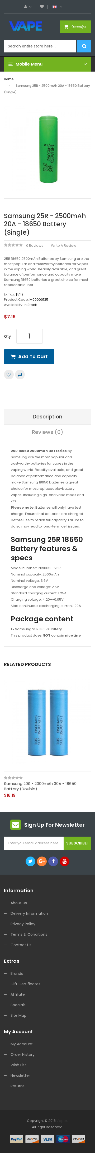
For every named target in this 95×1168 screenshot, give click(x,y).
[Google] (42, 861)
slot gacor (74, 1126)
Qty (7, 336)
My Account (22, 1044)
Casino (64, 1164)
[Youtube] (64, 861)
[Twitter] (30, 861)
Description (47, 416)
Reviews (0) (47, 432)
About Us (19, 903)
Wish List (18, 1065)
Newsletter (20, 1075)
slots (52, 1126)
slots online (43, 1133)
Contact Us (21, 945)
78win (61, 1126)
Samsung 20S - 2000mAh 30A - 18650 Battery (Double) (40, 786)
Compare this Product (20, 374)
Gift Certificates (25, 984)
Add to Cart (33, 356)
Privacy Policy (23, 924)
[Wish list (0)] (42, 6)
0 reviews (34, 245)
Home (9, 79)
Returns (18, 1086)
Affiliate (18, 994)
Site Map (18, 1015)
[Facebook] (53, 861)
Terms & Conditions (29, 934)
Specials (18, 1005)
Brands (17, 973)
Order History (23, 1054)
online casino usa (58, 1145)
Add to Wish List (9, 374)
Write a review (63, 245)
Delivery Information (29, 913)
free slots (26, 1133)
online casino (31, 1145)
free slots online (46, 1139)
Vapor (61, 1120)
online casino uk (67, 1133)
